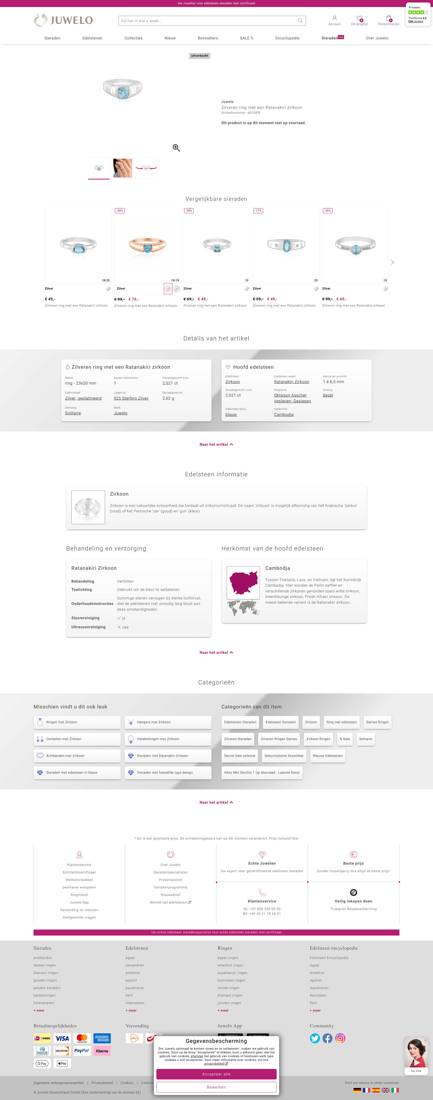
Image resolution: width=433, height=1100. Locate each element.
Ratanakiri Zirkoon (291, 382)
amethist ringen (231, 965)
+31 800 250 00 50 (265, 909)
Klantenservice (79, 865)
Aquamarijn (319, 988)
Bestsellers (208, 38)
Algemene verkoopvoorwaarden (59, 1083)
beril (129, 995)
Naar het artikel (214, 444)
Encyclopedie (287, 38)
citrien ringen (229, 988)
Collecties (134, 38)
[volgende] (391, 262)
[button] (334, 21)
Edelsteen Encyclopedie (329, 958)
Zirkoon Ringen (318, 739)
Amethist (317, 973)
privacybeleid (214, 1064)
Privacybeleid (102, 1083)
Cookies (127, 1083)
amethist (133, 973)
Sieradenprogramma (170, 887)
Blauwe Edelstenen (328, 756)
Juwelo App (79, 902)
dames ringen (45, 965)
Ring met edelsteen (342, 722)
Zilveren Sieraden (238, 739)
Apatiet (316, 980)
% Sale (345, 739)
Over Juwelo (377, 38)
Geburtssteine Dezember (284, 756)
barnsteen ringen (232, 980)
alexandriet (135, 965)
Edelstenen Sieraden (240, 722)
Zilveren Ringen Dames (279, 739)
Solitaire (73, 413)
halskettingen (45, 995)
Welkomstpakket (79, 880)
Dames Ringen (377, 722)
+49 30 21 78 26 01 (265, 913)
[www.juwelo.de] (357, 1090)
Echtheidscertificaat (79, 872)
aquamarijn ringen (233, 973)
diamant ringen (46, 973)
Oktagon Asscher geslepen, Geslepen (292, 398)
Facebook (327, 1038)
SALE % (247, 38)
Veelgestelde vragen (79, 917)
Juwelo (121, 413)
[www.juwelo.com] (385, 1090)
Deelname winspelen (79, 887)
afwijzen (197, 1056)
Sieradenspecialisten (171, 872)
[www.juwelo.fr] (366, 1090)
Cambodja (284, 415)
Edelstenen (92, 38)
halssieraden (44, 1003)
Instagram (340, 1038)
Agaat (314, 965)
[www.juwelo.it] (395, 1090)
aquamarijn (135, 988)
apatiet (131, 980)
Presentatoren (170, 880)
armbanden (43, 958)
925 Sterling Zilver (131, 398)
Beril (313, 1003)
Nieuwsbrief (170, 895)
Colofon (147, 1083)
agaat (130, 958)
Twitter (315, 1038)
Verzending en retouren (79, 910)
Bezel (328, 395)
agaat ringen (228, 958)
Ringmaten (79, 895)
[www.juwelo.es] (376, 1090)
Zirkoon (233, 382)
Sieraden (53, 38)
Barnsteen (318, 995)
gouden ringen (45, 980)
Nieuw (170, 38)
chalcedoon (135, 1003)
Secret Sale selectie (239, 756)
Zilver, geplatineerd (83, 398)
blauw (231, 415)
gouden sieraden (47, 988)
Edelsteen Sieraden (281, 722)
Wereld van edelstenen (168, 902)
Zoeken (301, 21)
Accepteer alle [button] (216, 1074)
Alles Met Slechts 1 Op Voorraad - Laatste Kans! (262, 772)
